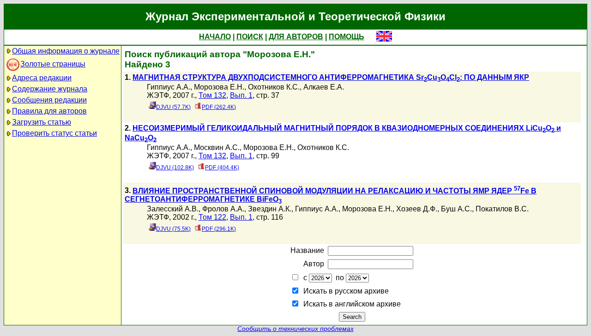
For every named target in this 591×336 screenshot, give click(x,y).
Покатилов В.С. (502, 209)
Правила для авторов (49, 111)
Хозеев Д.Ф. (416, 209)
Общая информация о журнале (66, 51)
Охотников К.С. (274, 87)
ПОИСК (249, 37)
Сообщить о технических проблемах (295, 328)
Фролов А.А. (223, 209)
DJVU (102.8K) (175, 167)
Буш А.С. (456, 209)
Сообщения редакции (49, 100)
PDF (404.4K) (222, 167)
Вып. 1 (241, 95)
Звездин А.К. (269, 209)
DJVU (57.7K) (173, 107)
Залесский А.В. (173, 209)
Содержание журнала (49, 89)
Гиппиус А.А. (168, 87)
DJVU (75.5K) (173, 229)
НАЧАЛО (215, 37)
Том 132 (212, 95)
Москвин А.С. (217, 147)
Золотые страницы (52, 64)
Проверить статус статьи (54, 133)
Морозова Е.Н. (219, 87)
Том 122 (212, 217)
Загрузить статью (41, 122)
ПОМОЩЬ (346, 37)
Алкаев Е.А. (323, 87)
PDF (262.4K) (219, 107)
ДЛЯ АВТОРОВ (296, 37)
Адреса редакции (42, 78)
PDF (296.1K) (219, 229)
